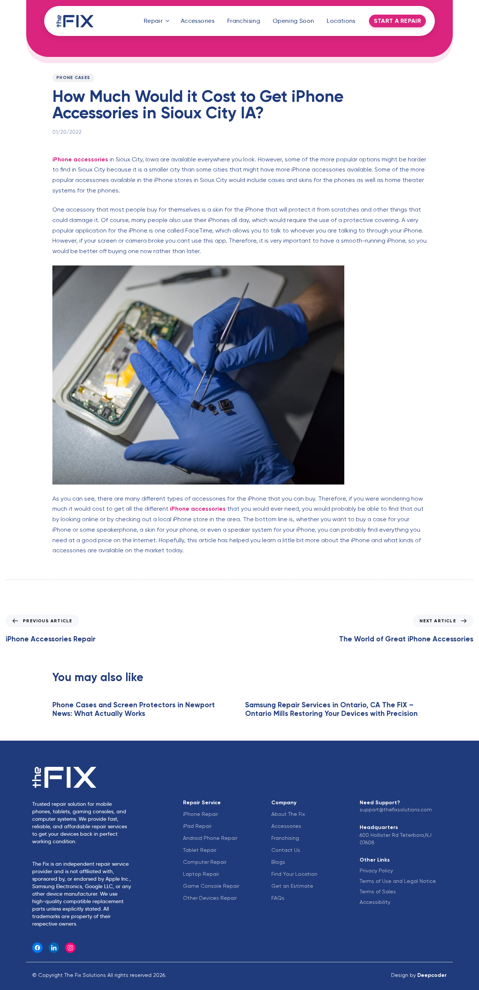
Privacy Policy (376, 871)
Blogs (278, 862)
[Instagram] (70, 947)
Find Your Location (294, 874)
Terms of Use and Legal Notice (398, 881)
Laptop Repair (201, 874)
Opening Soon (293, 20)
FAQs (277, 898)
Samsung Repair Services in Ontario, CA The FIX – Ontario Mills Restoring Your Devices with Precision (331, 709)
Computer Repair (204, 862)
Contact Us (285, 850)
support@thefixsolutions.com (396, 810)
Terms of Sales (378, 892)
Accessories (197, 20)
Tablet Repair (199, 850)
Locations (341, 20)
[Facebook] (37, 947)
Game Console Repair (211, 886)
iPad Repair (197, 826)
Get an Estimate (292, 886)
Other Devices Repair (210, 898)
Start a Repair (397, 20)
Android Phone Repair (210, 838)
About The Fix (288, 814)
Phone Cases (73, 77)
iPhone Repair (200, 814)
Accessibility (375, 902)
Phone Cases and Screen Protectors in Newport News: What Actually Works (133, 709)
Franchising (243, 20)
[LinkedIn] (54, 947)
